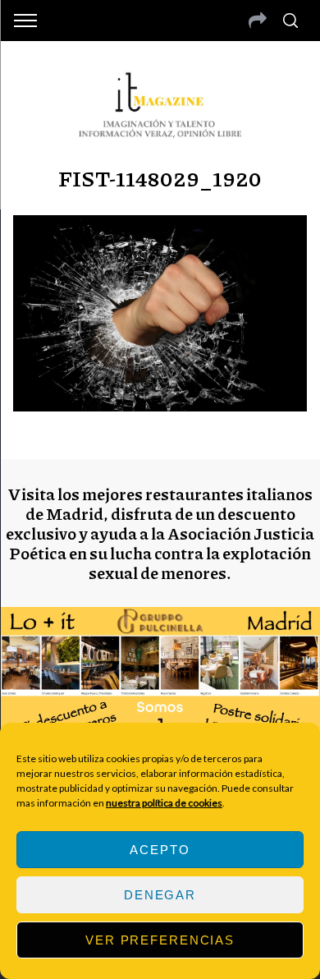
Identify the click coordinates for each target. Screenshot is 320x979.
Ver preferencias (160, 940)
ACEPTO (160, 850)
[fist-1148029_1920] (160, 406)
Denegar (160, 895)
